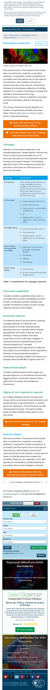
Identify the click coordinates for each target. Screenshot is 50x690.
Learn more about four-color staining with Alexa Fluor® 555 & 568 (27, 134)
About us (16, 671)
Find (37, 503)
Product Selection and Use (28, 35)
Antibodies (14, 515)
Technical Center (14, 35)
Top (35, 685)
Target (5, 525)
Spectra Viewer (29, 113)
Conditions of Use (24, 673)
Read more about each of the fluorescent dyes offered (27, 124)
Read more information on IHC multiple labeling (27, 423)
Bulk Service (29, 671)
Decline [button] (29, 21)
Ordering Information (42, 673)
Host (5, 532)
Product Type (8, 518)
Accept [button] (20, 21)
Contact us (22, 671)
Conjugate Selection (10, 37)
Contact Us (41, 43)
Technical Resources (8, 671)
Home (6, 35)
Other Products (35, 515)
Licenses (16, 673)
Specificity (7, 539)
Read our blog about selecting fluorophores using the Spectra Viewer (25, 473)
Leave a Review (26, 629)
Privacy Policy (32, 673)
